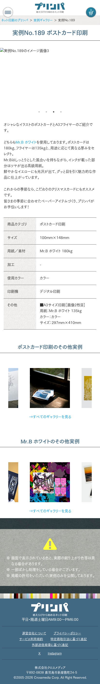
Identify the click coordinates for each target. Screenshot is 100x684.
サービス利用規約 (31, 639)
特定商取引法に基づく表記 (68, 639)
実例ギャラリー (43, 20)
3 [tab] (53, 111)
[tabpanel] (50, 51)
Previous (4, 385)
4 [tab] (60, 111)
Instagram (55, 653)
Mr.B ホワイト (26, 142)
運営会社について (34, 633)
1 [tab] (39, 111)
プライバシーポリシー (67, 633)
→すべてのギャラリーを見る (50, 417)
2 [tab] (46, 111)
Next (95, 385)
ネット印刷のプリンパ (14, 20)
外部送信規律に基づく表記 (50, 644)
